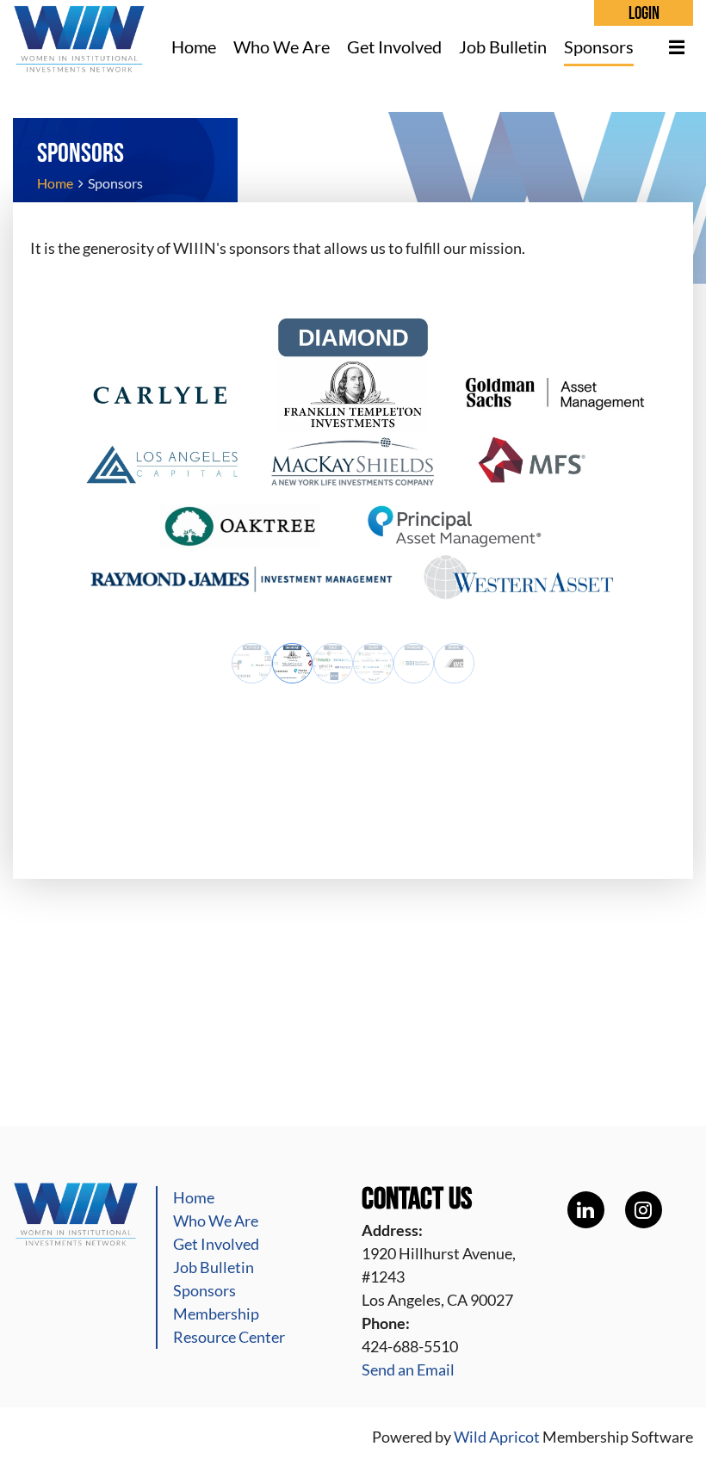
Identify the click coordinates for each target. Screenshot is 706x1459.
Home (55, 183)
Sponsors (204, 1290)
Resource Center (229, 1336)
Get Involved (216, 1243)
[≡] (667, 47)
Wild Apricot (497, 1436)
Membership (216, 1313)
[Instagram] (643, 1209)
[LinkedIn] (585, 1209)
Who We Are (215, 1220)
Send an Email (408, 1369)
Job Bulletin (213, 1267)
